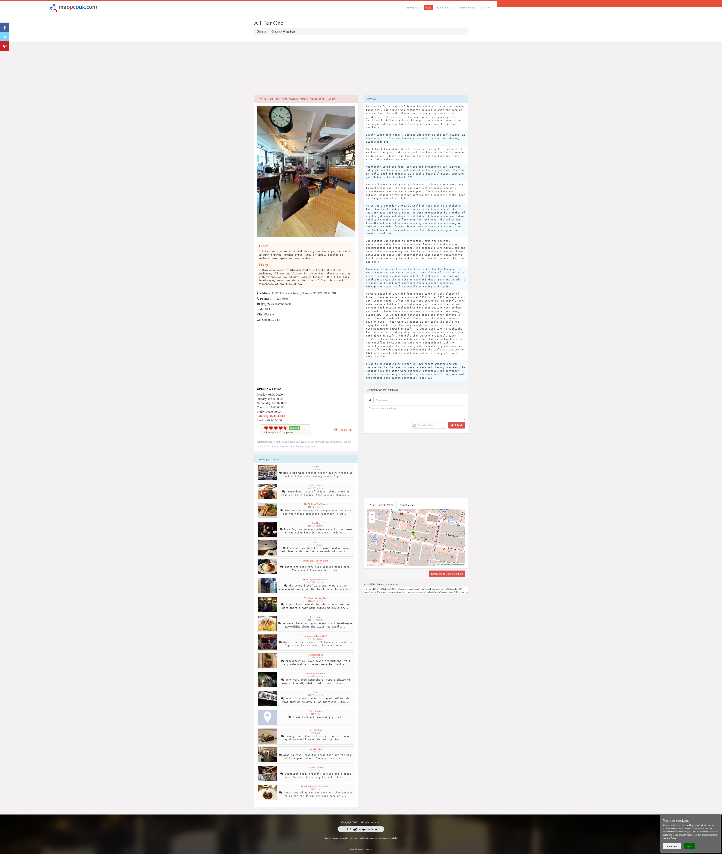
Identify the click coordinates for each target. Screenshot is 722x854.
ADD (428, 7)
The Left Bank (315, 730)
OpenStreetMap (445, 564)
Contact (485, 7)
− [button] (372, 519)
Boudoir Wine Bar (315, 673)
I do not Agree (672, 846)
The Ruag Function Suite (315, 579)
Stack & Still (315, 485)
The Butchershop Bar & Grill (315, 786)
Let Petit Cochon (315, 767)
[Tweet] (4, 36)
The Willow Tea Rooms (316, 504)
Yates (315, 692)
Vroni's (315, 466)
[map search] (72, 7)
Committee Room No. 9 (315, 635)
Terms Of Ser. (466, 7)
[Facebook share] (4, 27)
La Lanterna (315, 748)
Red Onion (315, 617)
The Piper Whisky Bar (315, 598)
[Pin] (4, 46)
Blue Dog (315, 523)
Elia (315, 541)
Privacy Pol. (444, 7)
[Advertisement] (361, 68)
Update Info (344, 430)
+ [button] (372, 514)
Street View (407, 505)
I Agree (689, 846)
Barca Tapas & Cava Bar (315, 560)
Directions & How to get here (447, 573)
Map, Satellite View (382, 505)
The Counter (315, 711)
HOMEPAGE (414, 7)
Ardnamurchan (315, 654)
